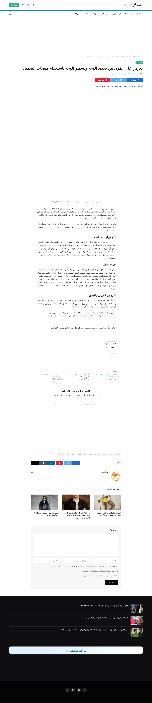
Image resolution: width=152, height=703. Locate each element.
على (73, 454)
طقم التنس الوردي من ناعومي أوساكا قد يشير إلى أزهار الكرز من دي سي (104, 617)
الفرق (110, 454)
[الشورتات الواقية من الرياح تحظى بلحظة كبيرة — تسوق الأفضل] (107, 502)
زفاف (94, 13)
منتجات (67, 454)
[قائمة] (10, 13)
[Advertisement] (76, 36)
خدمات (85, 13)
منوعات (76, 13)
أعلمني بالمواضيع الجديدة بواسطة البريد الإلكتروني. (98, 575)
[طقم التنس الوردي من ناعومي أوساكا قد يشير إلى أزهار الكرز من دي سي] (137, 620)
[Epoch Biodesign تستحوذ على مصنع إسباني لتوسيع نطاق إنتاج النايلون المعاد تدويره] (76, 502)
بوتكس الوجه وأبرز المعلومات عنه (52, 374)
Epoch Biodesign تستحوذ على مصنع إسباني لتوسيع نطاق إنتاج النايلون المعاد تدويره (78, 515)
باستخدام (97, 454)
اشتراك (55, 404)
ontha (131, 74)
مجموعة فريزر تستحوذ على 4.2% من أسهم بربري (46, 514)
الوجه (104, 454)
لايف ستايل (117, 13)
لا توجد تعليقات (124, 74)
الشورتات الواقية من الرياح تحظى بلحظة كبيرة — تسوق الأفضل (109, 514)
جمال (126, 13)
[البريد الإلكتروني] (139, 183)
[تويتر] (139, 166)
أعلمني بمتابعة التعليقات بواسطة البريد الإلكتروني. (99, 571)
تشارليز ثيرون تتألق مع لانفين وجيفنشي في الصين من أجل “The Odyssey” (104, 605)
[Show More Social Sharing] (92, 80)
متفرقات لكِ (136, 13)
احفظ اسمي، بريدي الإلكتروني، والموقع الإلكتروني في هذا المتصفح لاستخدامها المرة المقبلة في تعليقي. (81, 566)
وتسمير (59, 454)
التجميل (117, 454)
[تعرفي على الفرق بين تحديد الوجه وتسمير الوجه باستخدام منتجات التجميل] (76, 117)
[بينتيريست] (139, 177)
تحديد (85, 454)
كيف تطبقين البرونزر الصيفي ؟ (106, 374)
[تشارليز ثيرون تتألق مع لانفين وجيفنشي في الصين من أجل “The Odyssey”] (137, 608)
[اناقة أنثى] (132, 5)
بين (91, 454)
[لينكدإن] (139, 171)
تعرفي (79, 454)
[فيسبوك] (139, 160)
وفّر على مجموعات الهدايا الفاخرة (79, 374)
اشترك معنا (14, 5)
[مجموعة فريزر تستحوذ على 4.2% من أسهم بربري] (44, 502)
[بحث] (13, 13)
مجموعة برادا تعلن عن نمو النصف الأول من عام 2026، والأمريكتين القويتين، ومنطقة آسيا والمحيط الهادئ (94, 630)
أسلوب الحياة (104, 13)
